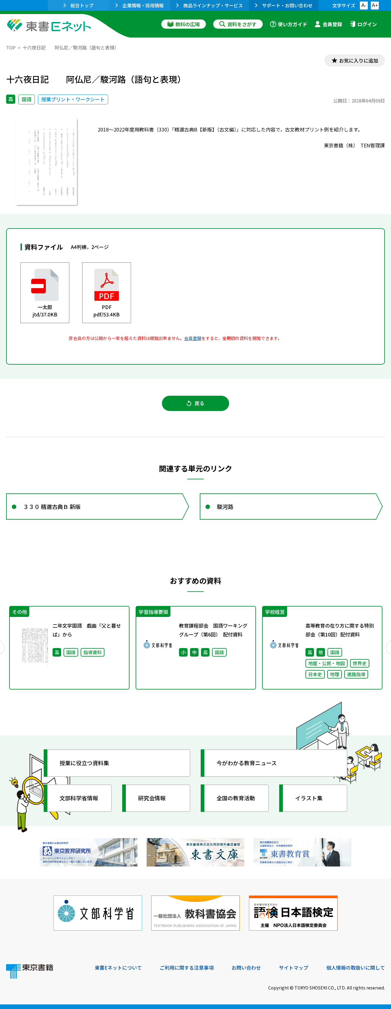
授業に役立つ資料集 (84, 763)
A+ (375, 5)
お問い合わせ (246, 967)
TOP (11, 47)
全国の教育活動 (236, 798)
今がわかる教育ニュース (247, 763)
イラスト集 (309, 798)
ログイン (367, 24)
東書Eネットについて (118, 967)
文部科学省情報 (79, 798)
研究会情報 (152, 798)
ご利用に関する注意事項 (187, 967)
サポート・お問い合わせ (287, 5)
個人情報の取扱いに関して (355, 967)
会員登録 (332, 24)
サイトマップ (293, 967)
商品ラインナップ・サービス (213, 5)
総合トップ (82, 5)
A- (363, 5)
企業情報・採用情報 (143, 5)
